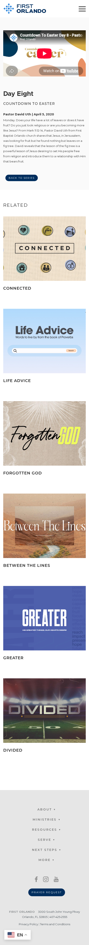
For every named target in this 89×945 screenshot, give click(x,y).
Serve (44, 840)
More (44, 860)
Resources (44, 830)
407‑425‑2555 (58, 917)
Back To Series (22, 177)
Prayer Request (47, 892)
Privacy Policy (28, 924)
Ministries (45, 819)
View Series (72, 295)
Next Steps (44, 850)
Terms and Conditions (55, 924)
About (44, 809)
